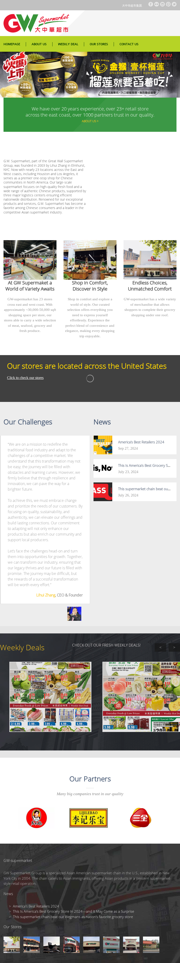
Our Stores (99, 44)
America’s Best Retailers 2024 (141, 442)
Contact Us (129, 44)
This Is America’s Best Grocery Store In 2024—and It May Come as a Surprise (73, 911)
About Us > (90, 121)
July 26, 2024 (128, 495)
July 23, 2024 (128, 472)
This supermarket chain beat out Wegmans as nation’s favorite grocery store (73, 916)
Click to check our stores (25, 378)
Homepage (12, 44)
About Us (39, 44)
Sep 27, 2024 (128, 448)
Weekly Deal (68, 44)
